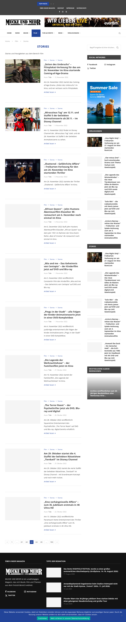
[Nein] (121, 615)
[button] (51, 4)
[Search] (119, 33)
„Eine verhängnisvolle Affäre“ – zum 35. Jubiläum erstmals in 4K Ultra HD (62, 504)
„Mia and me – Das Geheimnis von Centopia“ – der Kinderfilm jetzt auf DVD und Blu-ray (61, 266)
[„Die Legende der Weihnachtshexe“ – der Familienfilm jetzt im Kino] (22, 366)
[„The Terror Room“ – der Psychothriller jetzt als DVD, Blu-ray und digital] (22, 412)
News (17, 33)
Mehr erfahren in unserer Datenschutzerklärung (70, 618)
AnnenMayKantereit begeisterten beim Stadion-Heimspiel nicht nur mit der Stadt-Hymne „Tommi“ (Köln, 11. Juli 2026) (91, 585)
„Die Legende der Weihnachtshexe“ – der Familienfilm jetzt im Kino (58, 363)
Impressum (70, 8)
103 (51, 542)
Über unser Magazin (47, 8)
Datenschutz (81, 8)
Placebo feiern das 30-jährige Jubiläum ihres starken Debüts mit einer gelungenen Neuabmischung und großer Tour (91, 599)
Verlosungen (73, 33)
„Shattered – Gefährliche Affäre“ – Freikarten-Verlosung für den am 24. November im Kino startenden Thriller (62, 168)
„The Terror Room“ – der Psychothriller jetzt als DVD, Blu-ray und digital (62, 408)
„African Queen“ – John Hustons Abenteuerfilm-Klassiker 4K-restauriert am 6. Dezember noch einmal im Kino (62, 213)
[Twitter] (66, 12)
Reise (60, 33)
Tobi (49, 77)
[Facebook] (59, 12)
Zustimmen (42, 618)
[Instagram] (62, 12)
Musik (25, 33)
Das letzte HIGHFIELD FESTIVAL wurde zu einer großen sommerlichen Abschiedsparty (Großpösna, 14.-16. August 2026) (91, 570)
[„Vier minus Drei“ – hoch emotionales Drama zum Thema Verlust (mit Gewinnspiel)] (94, 161)
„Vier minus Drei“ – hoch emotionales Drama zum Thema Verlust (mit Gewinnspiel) (112, 162)
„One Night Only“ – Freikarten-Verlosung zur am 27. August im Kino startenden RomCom (112, 144)
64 (37, 542)
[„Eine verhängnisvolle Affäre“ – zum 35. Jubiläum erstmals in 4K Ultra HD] (22, 508)
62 (27, 542)
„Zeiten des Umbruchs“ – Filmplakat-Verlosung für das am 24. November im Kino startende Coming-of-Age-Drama (62, 69)
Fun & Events (47, 33)
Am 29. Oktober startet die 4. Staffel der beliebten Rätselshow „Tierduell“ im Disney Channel (62, 456)
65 (41, 542)
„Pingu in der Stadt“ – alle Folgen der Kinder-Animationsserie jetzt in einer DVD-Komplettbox (62, 314)
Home (9, 33)
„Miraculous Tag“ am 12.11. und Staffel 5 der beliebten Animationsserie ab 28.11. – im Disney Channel (61, 117)
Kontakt (60, 8)
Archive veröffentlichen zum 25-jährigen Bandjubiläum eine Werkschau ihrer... (104, 393)
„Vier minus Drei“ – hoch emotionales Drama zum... (58, 4)
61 (22, 542)
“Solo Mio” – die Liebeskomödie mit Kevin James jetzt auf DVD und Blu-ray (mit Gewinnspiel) (111, 207)
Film (35, 33)
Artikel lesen (49, 92)
